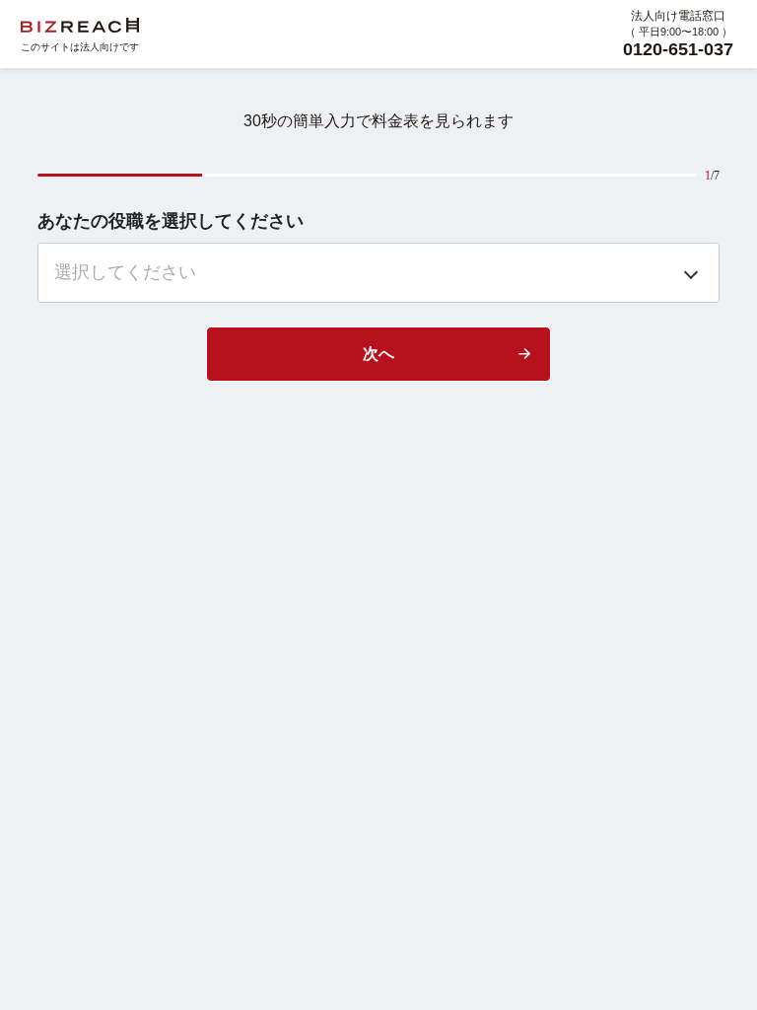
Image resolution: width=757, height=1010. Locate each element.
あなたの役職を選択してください (170, 221)
